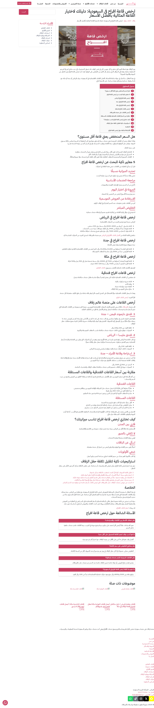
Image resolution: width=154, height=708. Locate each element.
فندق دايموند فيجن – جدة (117, 314)
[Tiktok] (135, 698)
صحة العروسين (76, 4)
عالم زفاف (125, 307)
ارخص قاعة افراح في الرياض (122, 98)
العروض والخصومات (59, 4)
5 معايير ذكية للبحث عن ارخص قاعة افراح (118, 94)
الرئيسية (120, 4)
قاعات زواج (127, 21)
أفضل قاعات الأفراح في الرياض (111, 235)
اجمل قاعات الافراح (123, 508)
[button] (24, 3)
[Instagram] (141, 698)
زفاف (133, 21)
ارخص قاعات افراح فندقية (122, 109)
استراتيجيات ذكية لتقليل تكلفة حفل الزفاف (118, 123)
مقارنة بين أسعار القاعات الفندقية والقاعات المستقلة (115, 116)
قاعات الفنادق (100, 268)
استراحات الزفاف (44, 33)
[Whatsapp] (130, 698)
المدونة (47, 4)
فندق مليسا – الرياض (120, 335)
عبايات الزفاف (45, 40)
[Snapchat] (151, 698)
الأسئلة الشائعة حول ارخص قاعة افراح (119, 130)
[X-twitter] (146, 698)
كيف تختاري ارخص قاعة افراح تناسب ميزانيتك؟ (117, 119)
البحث (24, 12)
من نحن (113, 4)
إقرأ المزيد (132, 610)
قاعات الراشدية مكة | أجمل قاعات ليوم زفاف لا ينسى (72, 605)
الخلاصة (127, 127)
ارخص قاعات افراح (122, 297)
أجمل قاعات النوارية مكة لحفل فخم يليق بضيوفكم (99, 605)
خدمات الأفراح (90, 4)
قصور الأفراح (46, 30)
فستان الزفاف (45, 38)
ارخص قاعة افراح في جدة (123, 102)
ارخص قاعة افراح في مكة (123, 105)
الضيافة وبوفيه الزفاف (43, 35)
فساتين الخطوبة (44, 43)
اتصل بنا (40, 4)
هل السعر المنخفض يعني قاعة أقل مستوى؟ (117, 91)
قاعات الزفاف (103, 4)
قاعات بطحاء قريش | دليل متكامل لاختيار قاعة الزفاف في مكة (122, 605)
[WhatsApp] (5, 702)
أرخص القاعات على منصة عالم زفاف (120, 112)
